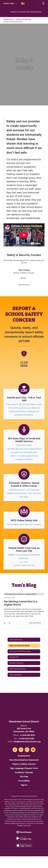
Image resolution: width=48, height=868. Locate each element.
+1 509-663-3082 (26, 738)
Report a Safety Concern (24, 764)
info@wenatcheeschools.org (27, 741)
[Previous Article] (4, 623)
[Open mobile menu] (43, 3)
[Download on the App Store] (24, 845)
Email (23, 278)
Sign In (24, 785)
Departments (8, 19)
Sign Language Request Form (24, 768)
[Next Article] (9, 623)
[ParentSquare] (24, 832)
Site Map (24, 776)
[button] (10, 3)
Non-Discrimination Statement (24, 760)
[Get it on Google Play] (24, 838)
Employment (24, 756)
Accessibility (24, 781)
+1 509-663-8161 (27, 735)
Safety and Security (23, 19)
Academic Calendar (24, 772)
